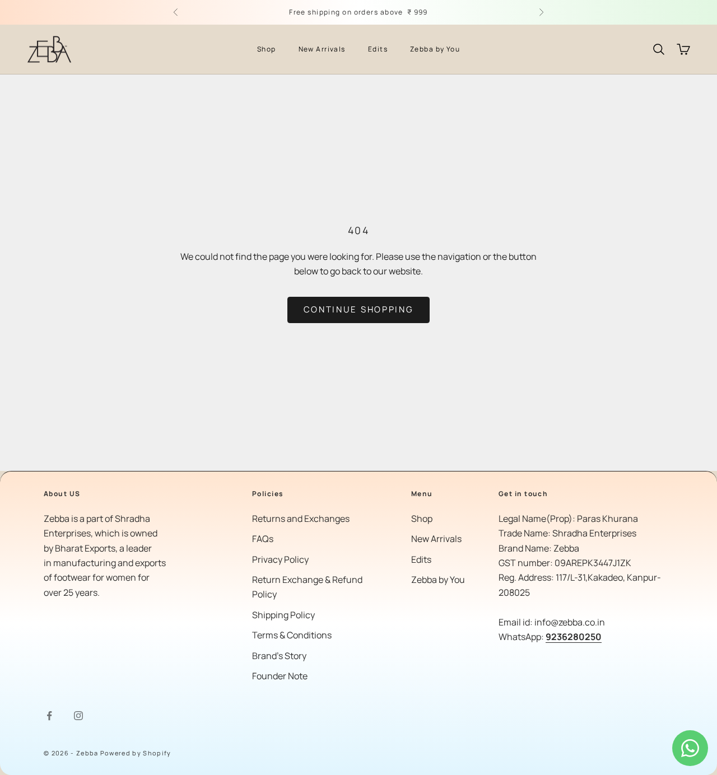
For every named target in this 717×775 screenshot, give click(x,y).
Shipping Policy (283, 615)
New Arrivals (322, 49)
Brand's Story (279, 656)
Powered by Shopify (135, 753)
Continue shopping (359, 309)
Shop (266, 49)
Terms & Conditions (292, 635)
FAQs (262, 539)
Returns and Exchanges (301, 518)
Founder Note (280, 676)
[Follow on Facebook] (49, 715)
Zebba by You (435, 49)
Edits (378, 49)
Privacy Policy (280, 559)
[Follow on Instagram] (78, 715)
